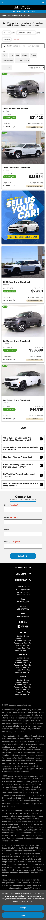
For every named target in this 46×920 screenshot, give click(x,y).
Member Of (21, 580)
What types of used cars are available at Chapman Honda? (17, 439)
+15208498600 (23, 602)
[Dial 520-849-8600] (7, 3)
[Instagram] (23, 626)
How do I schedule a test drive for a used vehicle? (20, 484)
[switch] (43, 2)
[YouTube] (27, 626)
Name (11, 505)
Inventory (21, 568)
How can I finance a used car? (17, 457)
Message (12, 542)
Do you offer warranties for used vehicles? (19, 475)
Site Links (21, 574)
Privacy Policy (26, 901)
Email (11, 517)
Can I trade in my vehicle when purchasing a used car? (18, 465)
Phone (6, 529)
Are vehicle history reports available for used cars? (20, 448)
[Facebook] (19, 626)
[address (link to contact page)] (2, 3)
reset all (16, 39)
